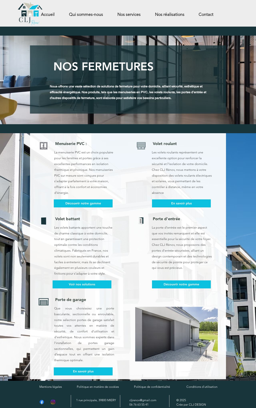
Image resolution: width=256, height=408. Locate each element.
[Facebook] (42, 402)
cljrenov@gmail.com (142, 400)
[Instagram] (53, 402)
